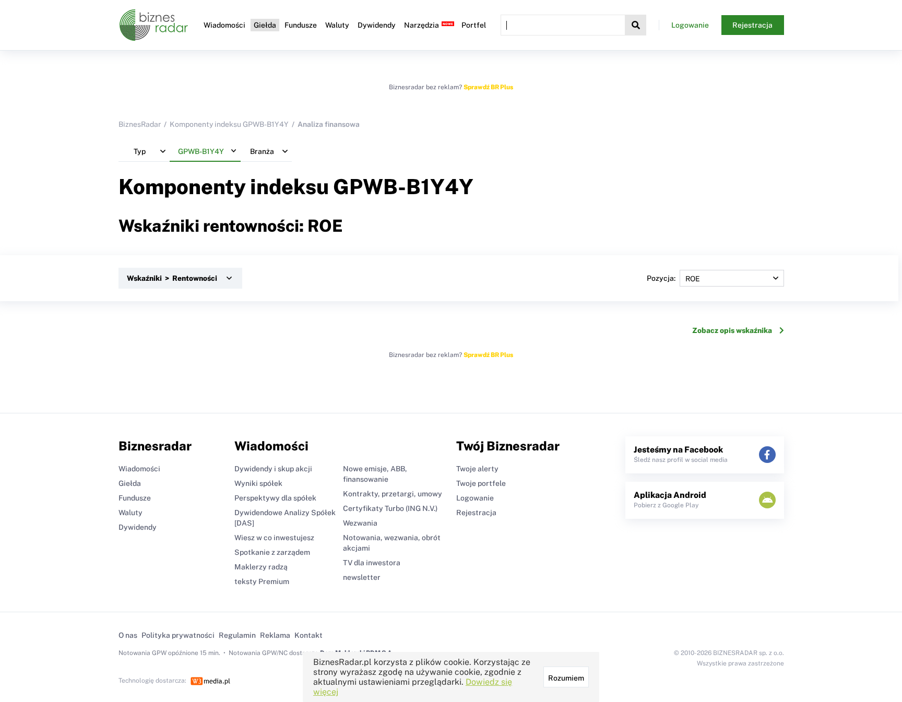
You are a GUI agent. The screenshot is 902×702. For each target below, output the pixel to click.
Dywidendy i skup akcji (273, 469)
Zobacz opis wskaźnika (732, 330)
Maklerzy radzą (261, 567)
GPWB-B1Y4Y (403, 186)
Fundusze (300, 25)
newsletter (362, 577)
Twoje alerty (477, 469)
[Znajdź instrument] (635, 25)
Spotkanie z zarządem (272, 552)
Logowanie (690, 25)
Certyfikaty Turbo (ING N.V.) (390, 508)
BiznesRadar (139, 124)
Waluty (337, 25)
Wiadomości (224, 25)
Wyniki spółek (258, 483)
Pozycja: (661, 278)
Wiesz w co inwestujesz (274, 537)
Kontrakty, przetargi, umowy (392, 494)
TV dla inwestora (371, 562)
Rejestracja (752, 25)
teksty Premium (261, 581)
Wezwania (360, 523)
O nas (127, 635)
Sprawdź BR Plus (488, 87)
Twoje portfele (481, 483)
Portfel (473, 25)
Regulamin (237, 635)
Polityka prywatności (178, 635)
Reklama (275, 635)
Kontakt (308, 635)
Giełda (265, 25)
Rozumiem (566, 678)
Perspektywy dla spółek (275, 498)
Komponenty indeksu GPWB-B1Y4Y (229, 124)
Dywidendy (377, 25)
